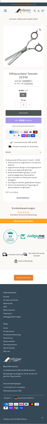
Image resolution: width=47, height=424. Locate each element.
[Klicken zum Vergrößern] (40, 29)
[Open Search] (35, 11)
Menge (23, 100)
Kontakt (6, 297)
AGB (5, 307)
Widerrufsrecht (9, 310)
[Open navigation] (5, 11)
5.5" (23, 95)
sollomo (24, 419)
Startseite (12, 19)
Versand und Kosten (10, 300)
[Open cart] (42, 11)
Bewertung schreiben (23, 221)
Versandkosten (28, 83)
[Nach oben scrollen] (42, 417)
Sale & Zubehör (9, 348)
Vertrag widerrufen (23, 278)
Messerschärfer (9, 341)
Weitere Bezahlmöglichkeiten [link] (23, 126)
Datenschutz (8, 303)
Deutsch (7, 398)
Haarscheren (8, 338)
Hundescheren (8, 331)
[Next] (41, 4)
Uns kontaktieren (23, 198)
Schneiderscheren (10, 345)
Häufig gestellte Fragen (12, 317)
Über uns (6, 351)
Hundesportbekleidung (12, 335)
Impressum (7, 313)
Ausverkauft (23, 113)
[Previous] (5, 4)
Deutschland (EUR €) (25, 398)
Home (5, 328)
